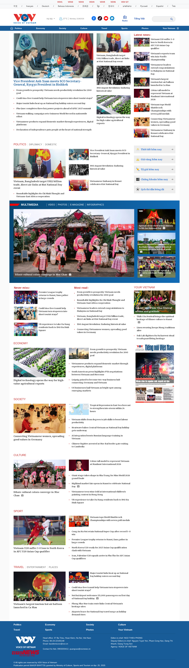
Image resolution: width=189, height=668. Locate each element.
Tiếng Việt (139, 18)
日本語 (85, 6)
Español (159, 6)
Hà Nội (50, 19)
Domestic (51, 144)
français (29, 6)
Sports (124, 28)
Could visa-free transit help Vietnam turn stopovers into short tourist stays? (54, 98)
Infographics (95, 205)
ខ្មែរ (98, 6)
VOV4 (91, 2)
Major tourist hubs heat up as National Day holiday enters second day (50, 103)
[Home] (25, 18)
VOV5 (102, 2)
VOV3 (81, 2)
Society (62, 28)
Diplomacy (35, 144)
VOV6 (113, 2)
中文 (15, 6)
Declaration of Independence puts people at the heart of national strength (53, 129)
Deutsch (45, 6)
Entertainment (36, 567)
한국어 (111, 6)
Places (53, 567)
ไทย (173, 6)
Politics (18, 28)
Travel (104, 28)
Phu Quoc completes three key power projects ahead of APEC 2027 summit (53, 108)
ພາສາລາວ (127, 6)
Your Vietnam (169, 28)
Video (51, 205)
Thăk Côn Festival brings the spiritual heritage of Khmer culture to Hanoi (155, 318)
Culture (83, 28)
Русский (143, 6)
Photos (145, 28)
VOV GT (125, 2)
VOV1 (59, 2)
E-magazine (77, 205)
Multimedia (29, 204)
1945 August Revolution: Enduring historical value (101, 324)
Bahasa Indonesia (66, 6)
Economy (40, 28)
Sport (18, 511)
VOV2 (70, 2)
